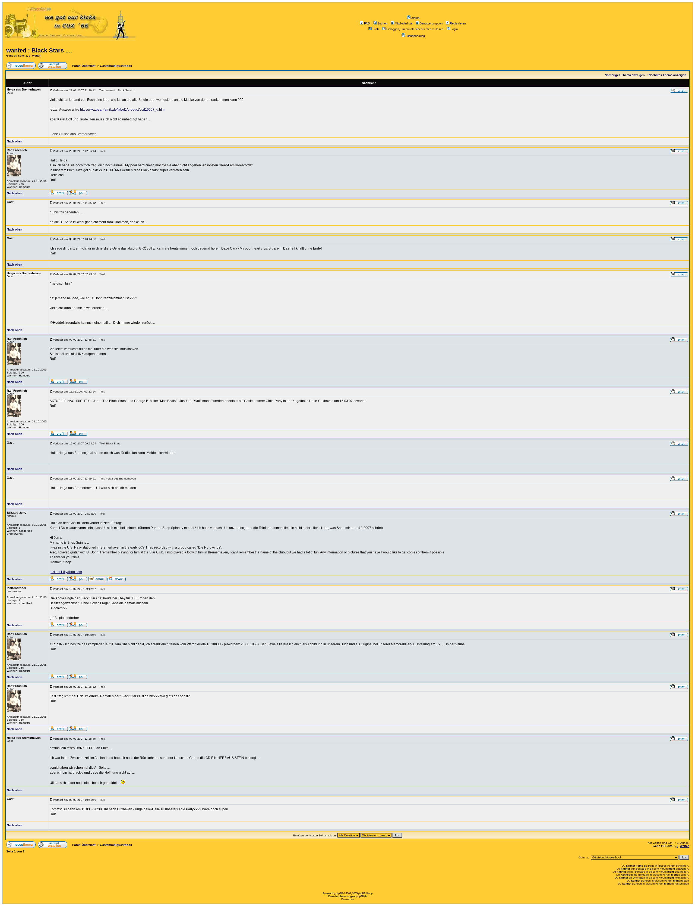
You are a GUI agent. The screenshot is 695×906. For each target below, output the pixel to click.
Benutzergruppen (431, 23)
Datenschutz (347, 899)
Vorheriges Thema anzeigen (625, 75)
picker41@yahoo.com (66, 572)
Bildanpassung (415, 36)
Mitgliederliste (403, 23)
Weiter (36, 55)
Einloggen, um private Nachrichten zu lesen (414, 29)
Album (415, 18)
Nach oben (14, 141)
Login (454, 29)
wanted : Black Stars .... (39, 50)
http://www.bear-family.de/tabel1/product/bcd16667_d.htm (122, 109)
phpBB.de (361, 896)
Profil (375, 29)
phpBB (339, 893)
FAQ (367, 23)
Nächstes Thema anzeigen (667, 75)
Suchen (382, 23)
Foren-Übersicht (83, 65)
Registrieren (458, 23)
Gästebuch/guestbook (116, 65)
